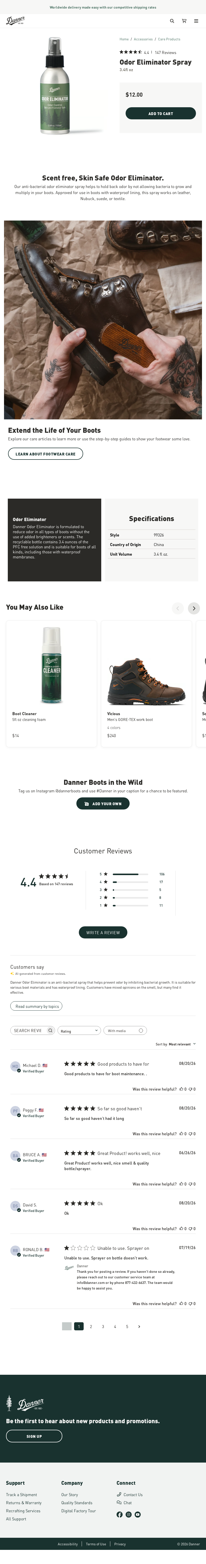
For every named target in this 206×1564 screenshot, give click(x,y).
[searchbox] (28, 1030)
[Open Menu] (196, 21)
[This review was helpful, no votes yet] (181, 1088)
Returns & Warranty (23, 1502)
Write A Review (103, 932)
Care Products (169, 39)
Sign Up (34, 1436)
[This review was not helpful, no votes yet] (190, 1088)
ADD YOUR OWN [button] (107, 803)
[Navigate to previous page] (67, 1326)
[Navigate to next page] (139, 1326)
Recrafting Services (23, 1510)
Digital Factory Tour (78, 1510)
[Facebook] (120, 1515)
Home (124, 39)
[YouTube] (138, 1515)
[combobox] (79, 1030)
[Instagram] (129, 1515)
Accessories (143, 39)
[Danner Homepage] (21, 21)
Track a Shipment (21, 1494)
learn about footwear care (46, 454)
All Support (16, 1518)
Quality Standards (76, 1502)
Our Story (69, 1494)
